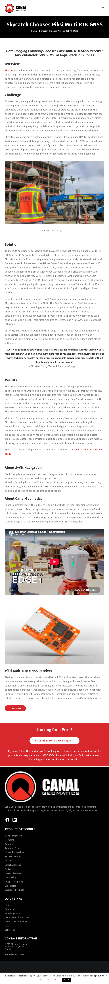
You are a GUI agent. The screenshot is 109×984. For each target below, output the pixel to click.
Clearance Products (14, 890)
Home (34, 31)
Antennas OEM (12, 848)
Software (9, 869)
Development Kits (13, 836)
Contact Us (10, 930)
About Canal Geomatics (16, 921)
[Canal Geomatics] (15, 8)
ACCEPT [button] (67, 980)
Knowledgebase (12, 913)
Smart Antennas (13, 865)
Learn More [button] (15, 708)
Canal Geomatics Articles (17, 917)
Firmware (9, 840)
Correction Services (14, 852)
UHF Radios (10, 886)
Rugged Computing (14, 881)
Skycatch (10, 70)
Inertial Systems (13, 873)
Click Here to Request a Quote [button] (54, 740)
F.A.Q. (7, 926)
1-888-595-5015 (16, 954)
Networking (10, 877)
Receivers (9, 860)
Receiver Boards (13, 856)
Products (9, 909)
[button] (103, 8)
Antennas (9, 844)
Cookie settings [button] (52, 979)
